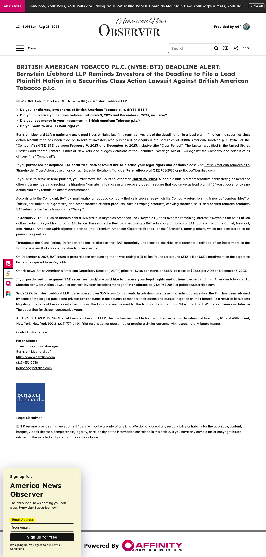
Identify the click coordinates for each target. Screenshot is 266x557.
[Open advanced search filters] (225, 48)
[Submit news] (8, 264)
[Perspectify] (8, 273)
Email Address (22, 520)
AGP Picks (12, 6)
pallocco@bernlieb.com (197, 170)
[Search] (216, 48)
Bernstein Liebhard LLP (51, 293)
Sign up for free (42, 537)
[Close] (76, 472)
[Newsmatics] (8, 293)
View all (256, 6)
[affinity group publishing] (8, 283)
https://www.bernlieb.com (35, 357)
